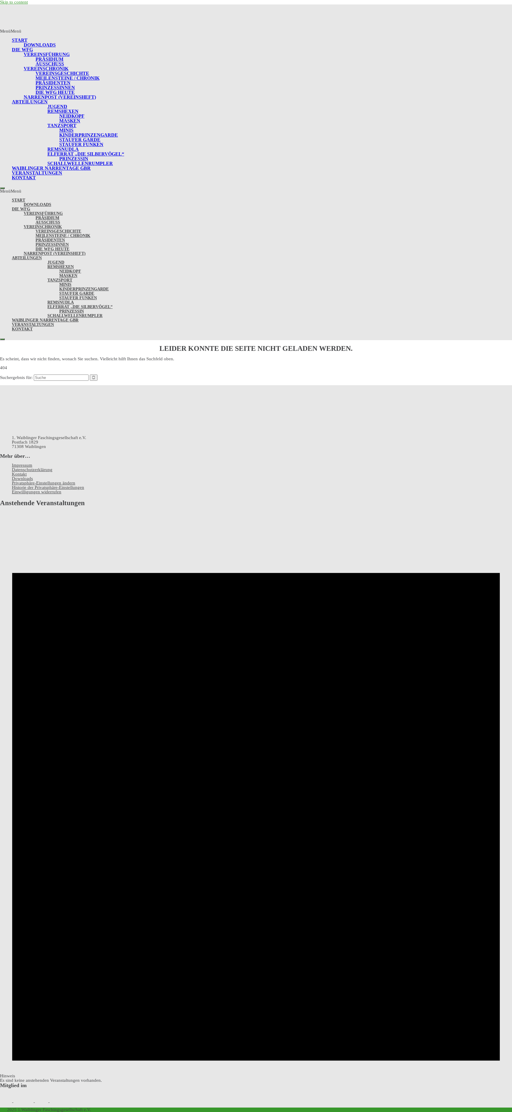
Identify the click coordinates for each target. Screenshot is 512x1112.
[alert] (256, 797)
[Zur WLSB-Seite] (81, 1100)
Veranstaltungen (37, 172)
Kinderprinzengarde (88, 134)
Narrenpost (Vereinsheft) (60, 97)
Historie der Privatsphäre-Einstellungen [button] (48, 487)
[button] (10, 31)
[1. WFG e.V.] (10, 26)
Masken (69, 120)
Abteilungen (30, 101)
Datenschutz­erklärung (32, 469)
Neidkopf (71, 116)
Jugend (57, 106)
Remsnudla (63, 149)
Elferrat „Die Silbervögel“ (85, 153)
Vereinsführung (47, 54)
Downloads (40, 44)
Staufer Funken (81, 144)
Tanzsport (61, 125)
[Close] (2, 188)
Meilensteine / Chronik (68, 78)
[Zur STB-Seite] (59, 1100)
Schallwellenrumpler (80, 163)
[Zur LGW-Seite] (42, 1100)
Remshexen (63, 111)
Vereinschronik (46, 68)
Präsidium (49, 59)
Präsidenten (53, 82)
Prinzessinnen (55, 87)
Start (20, 40)
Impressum (22, 465)
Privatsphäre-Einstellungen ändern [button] (43, 483)
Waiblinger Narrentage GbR (51, 168)
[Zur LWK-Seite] (24, 1100)
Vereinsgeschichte (62, 73)
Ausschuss (50, 63)
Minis (66, 130)
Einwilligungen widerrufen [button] (36, 491)
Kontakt (24, 177)
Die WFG (22, 49)
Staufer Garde (79, 139)
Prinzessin (73, 158)
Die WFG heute (55, 92)
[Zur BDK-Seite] (6, 1100)
